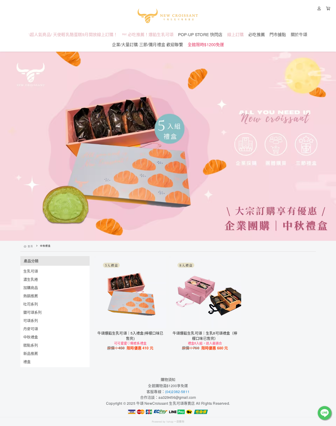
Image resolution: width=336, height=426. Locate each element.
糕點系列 (30, 345)
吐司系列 (30, 304)
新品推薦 (30, 353)
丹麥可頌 (30, 328)
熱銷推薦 (30, 295)
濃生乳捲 (30, 279)
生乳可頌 (30, 271)
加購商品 (30, 287)
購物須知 (168, 379)
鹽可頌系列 (32, 312)
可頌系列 (30, 320)
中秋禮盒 (30, 337)
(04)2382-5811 (177, 391)
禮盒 (27, 361)
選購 (132, 322)
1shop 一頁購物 (175, 421)
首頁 (30, 246)
